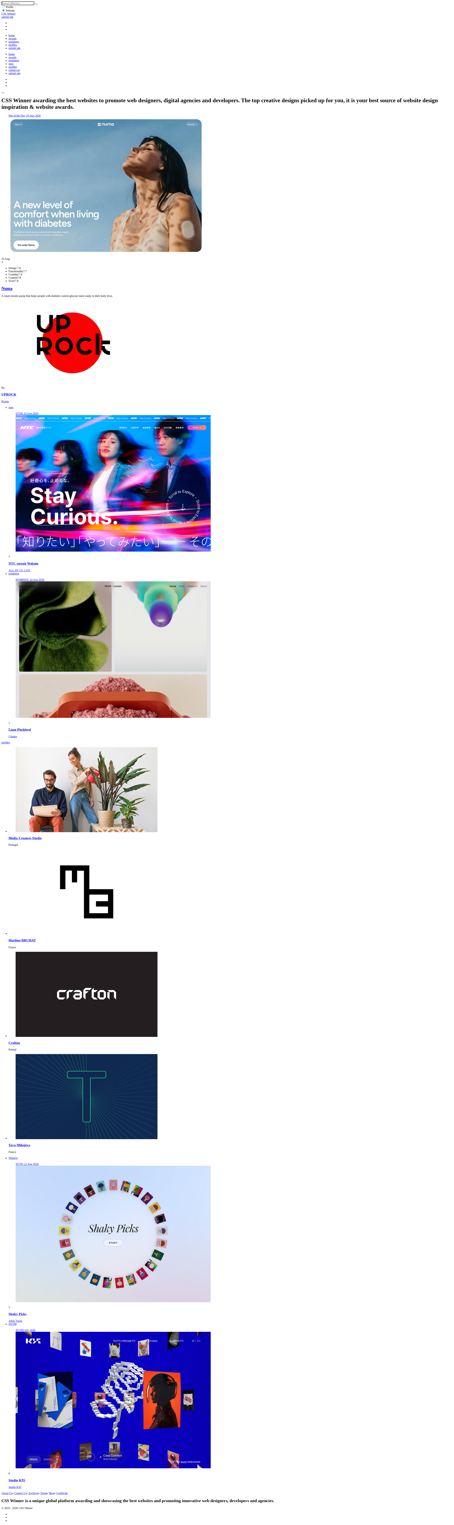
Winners (13, 1158)
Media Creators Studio (25, 838)
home (12, 35)
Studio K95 (17, 1480)
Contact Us (20, 1493)
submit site (7, 16)
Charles (13, 736)
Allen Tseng (15, 1320)
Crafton (14, 1043)
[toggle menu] (2, 92)
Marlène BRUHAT (22, 940)
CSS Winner (8, 13)
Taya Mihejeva (19, 1145)
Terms (43, 1493)
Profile (9, 7)
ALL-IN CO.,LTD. (20, 570)
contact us (14, 70)
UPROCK (8, 394)
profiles (13, 44)
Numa (6, 288)
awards (12, 38)
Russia (5, 401)
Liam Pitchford (20, 729)
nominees (14, 41)
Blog (51, 1493)
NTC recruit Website (23, 563)
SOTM (12, 1324)
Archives (33, 1493)
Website (10, 10)
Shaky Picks (17, 1314)
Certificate (62, 1493)
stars (11, 63)
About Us (6, 1493)
